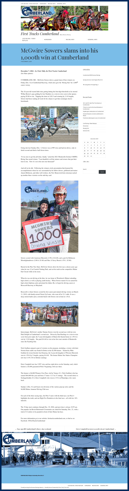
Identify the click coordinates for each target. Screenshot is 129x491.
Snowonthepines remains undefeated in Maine (93, 114)
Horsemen (43, 3)
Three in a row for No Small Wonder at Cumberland (92, 108)
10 (91, 148)
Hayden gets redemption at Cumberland (93, 111)
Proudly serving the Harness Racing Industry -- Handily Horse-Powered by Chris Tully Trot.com (45, 487)
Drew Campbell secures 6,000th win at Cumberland (96, 429)
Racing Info (52, 3)
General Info (61, 3)
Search (84, 169)
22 (84, 153)
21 (104, 150)
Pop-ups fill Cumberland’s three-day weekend (33, 429)
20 (100, 150)
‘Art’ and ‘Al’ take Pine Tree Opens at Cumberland (92, 104)
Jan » (87, 161)
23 (87, 153)
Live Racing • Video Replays (29, 3)
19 (97, 150)
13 (100, 148)
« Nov (84, 161)
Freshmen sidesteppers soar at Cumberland (94, 118)
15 (84, 150)
